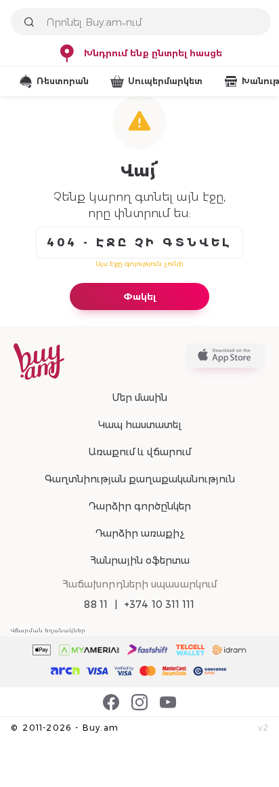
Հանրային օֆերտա (140, 560)
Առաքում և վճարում (139, 452)
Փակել (139, 296)
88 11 (96, 604)
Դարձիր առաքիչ (139, 533)
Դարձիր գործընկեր (139, 506)
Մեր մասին (139, 397)
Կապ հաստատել (139, 425)
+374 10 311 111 (159, 604)
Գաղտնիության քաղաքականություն (140, 479)
